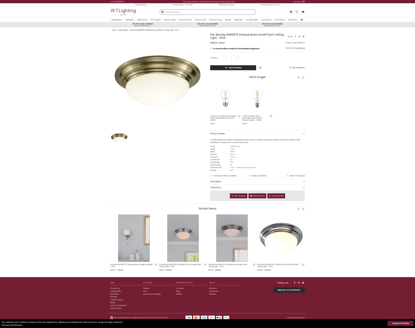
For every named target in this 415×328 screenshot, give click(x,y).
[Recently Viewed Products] (291, 12)
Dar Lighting (300, 48)
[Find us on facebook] (294, 283)
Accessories (266, 19)
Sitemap (113, 297)
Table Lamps (142, 19)
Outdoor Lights (170, 19)
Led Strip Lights (252, 19)
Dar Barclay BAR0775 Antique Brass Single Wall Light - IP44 (131, 265)
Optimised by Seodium (296, 318)
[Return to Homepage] (126, 12)
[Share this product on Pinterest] (303, 36)
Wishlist (179, 294)
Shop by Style (200, 19)
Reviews (212, 294)
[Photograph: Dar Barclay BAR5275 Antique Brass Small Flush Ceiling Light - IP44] (157, 81)
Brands (228, 19)
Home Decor (279, 19)
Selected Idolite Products (142, 25)
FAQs (145, 291)
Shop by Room (185, 19)
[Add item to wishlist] (260, 67)
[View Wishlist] (297, 12)
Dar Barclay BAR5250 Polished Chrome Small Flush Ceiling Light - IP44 (278, 265)
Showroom (213, 291)
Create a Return (117, 300)
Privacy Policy (116, 308)
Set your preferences (12, 325)
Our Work (180, 288)
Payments (114, 294)
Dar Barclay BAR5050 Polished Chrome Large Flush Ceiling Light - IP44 (180, 265)
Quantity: (214, 58)
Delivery (146, 288)
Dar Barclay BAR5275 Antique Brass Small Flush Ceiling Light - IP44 (154, 30)
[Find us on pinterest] (302, 283)
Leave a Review (277, 196)
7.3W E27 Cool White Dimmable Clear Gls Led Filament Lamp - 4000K (223, 118)
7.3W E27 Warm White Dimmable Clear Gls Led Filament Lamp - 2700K (252, 118)
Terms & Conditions (118, 306)
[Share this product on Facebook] (295, 36)
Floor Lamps (156, 19)
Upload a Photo (259, 196)
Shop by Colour (215, 19)
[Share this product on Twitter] (299, 36)
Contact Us (115, 288)
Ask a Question (298, 68)
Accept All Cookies (400, 323)
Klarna (113, 303)
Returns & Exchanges (152, 294)
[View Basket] (302, 12)
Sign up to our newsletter (289, 290)
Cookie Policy (115, 291)
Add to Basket (235, 67)
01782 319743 (119, 2)
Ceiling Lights (116, 19)
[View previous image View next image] (134, 238)
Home (114, 30)
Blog (178, 291)
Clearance (292, 19)
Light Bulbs (238, 19)
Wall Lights (129, 19)
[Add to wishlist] (239, 116)
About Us (213, 288)
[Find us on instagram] (298, 283)
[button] (114, 138)
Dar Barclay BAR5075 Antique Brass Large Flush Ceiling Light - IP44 (227, 265)
